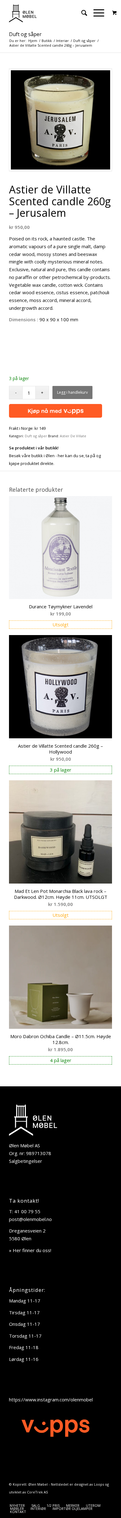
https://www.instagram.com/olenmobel (51, 1399)
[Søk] (81, 12)
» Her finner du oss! (30, 1250)
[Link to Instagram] (107, 1499)
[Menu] (95, 12)
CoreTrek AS (37, 1492)
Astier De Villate (73, 436)
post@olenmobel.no (30, 1219)
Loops (99, 1484)
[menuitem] (81, 12)
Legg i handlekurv (72, 392)
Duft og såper (25, 34)
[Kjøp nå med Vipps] (55, 409)
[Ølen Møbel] (50, 12)
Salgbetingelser (25, 1161)
